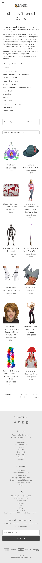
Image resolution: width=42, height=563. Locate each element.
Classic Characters (10, 81)
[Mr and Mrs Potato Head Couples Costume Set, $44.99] (31, 190)
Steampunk (7, 107)
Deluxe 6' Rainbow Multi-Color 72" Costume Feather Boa (11, 375)
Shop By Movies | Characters (21, 480)
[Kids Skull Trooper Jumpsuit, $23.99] (11, 235)
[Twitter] (15, 422)
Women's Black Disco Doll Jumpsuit (31, 329)
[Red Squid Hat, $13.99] (31, 357)
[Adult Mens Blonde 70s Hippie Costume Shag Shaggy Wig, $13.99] (11, 313)
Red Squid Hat (30, 374)
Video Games (7, 111)
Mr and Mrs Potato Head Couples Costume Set (30, 209)
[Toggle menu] (3, 3)
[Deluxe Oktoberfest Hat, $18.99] (31, 151)
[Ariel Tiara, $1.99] (11, 151)
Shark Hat (30, 287)
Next (36, 397)
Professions (7, 101)
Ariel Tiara (11, 165)
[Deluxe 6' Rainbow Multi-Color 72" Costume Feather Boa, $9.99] (11, 357)
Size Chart (21, 452)
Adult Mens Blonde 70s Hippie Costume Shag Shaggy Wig (11, 331)
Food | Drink (7, 91)
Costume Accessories (21, 473)
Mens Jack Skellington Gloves (11, 288)
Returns (21, 450)
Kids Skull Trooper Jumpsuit (11, 249)
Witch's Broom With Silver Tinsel (31, 249)
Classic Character (9, 71)
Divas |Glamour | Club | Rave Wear (16, 74)
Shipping (21, 447)
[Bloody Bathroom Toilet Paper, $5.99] (11, 190)
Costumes (21, 470)
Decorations (21, 475)
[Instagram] (27, 422)
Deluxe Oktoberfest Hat (30, 166)
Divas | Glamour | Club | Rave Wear (16, 87)
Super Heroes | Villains (11, 104)
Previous (7, 394)
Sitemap (21, 459)
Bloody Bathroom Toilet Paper (11, 205)
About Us (21, 440)
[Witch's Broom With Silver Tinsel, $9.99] (31, 235)
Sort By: (6, 132)
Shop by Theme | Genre (21, 482)
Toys (21, 485)
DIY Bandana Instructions (21, 437)
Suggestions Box (21, 445)
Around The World (9, 78)
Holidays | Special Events (21, 478)
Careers (21, 457)
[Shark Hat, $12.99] (31, 274)
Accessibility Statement (21, 435)
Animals (5, 68)
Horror (5, 97)
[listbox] (17, 132)
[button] (21, 122)
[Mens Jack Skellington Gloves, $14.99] (11, 274)
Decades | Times (9, 84)
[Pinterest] (19, 422)
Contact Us (21, 442)
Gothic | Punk (8, 94)
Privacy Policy (21, 454)
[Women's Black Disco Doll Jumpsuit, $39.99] (31, 313)
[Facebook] (23, 422)
